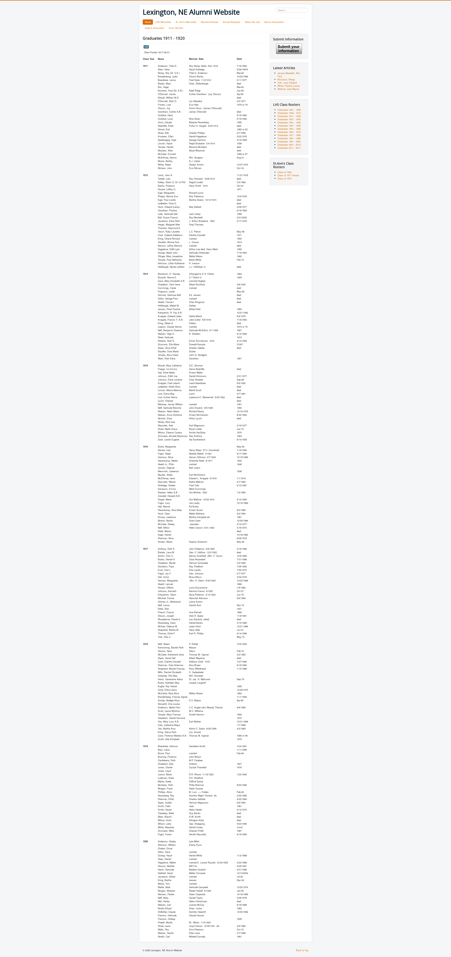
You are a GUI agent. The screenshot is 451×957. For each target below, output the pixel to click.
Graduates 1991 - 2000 (289, 141)
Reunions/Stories (209, 22)
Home (148, 22)
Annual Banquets (231, 22)
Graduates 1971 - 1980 (289, 135)
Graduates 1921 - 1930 (289, 119)
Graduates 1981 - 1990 (289, 138)
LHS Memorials (163, 22)
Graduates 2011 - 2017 (289, 147)
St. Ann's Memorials (186, 22)
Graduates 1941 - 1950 (289, 125)
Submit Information (154, 28)
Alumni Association (274, 22)
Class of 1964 (284, 172)
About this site (252, 22)
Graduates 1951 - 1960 (289, 128)
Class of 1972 (284, 178)
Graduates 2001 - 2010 (289, 144)
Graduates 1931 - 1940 (289, 122)
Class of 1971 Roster (288, 175)
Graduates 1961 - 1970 (289, 132)
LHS (146, 46)
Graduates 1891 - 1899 (289, 109)
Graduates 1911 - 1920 (289, 116)
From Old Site (176, 28)
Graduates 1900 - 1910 (289, 113)
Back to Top (302, 950)
